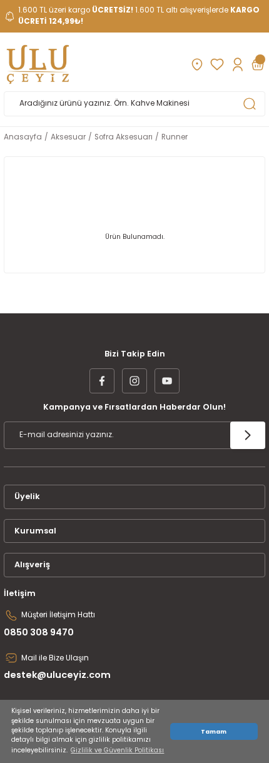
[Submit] (247, 435)
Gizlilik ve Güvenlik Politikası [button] (117, 750)
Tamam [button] (213, 731)
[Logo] (38, 64)
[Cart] (257, 64)
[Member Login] (237, 64)
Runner (174, 137)
